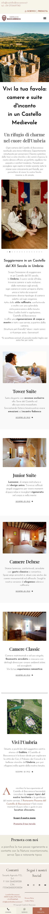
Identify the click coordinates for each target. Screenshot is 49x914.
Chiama (8, 912)
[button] (44, 18)
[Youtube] (45, 885)
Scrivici (24, 912)
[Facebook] (28, 885)
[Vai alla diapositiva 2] (9, 251)
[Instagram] (33, 885)
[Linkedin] (39, 885)
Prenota (40, 912)
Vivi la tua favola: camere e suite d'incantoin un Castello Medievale (24, 106)
